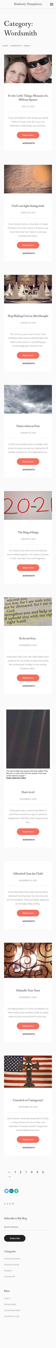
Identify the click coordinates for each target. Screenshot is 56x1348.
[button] (51, 4)
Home (5, 46)
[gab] (16, 1191)
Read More (28, 135)
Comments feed (12, 1310)
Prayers (8, 1270)
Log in (7, 1298)
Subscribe (15, 1238)
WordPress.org (11, 1316)
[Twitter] (6, 1191)
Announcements (12, 1258)
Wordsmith (16, 46)
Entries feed (10, 1304)
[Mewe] (11, 1191)
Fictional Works (11, 1264)
